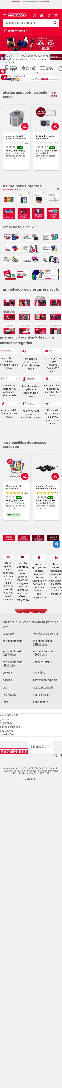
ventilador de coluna (45, 633)
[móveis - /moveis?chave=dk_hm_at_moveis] (53, 351)
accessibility (4, 77)
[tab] (8, 48)
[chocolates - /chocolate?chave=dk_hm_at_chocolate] (31, 351)
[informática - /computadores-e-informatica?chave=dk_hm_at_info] (9, 378)
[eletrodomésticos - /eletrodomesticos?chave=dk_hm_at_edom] (31, 379)
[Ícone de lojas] (41, 15)
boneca (7, 672)
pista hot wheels (43, 687)
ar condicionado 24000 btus (43, 642)
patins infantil (41, 694)
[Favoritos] (48, 15)
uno (5, 687)
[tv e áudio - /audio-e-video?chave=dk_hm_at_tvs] (53, 403)
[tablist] (31, 48)
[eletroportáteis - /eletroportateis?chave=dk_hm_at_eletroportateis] (53, 378)
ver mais (54, 94)
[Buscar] (54, 22)
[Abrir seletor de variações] (24, 134)
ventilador (9, 633)
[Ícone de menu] (5, 15)
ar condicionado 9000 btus (12, 663)
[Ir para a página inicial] (14, 751)
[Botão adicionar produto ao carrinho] (24, 484)
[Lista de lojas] (41, 15)
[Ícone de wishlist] (48, 15)
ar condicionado (12, 641)
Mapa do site (31, 779)
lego (5, 702)
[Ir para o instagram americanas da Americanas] (55, 755)
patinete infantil (42, 662)
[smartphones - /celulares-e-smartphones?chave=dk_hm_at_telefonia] (9, 351)
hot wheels (9, 694)
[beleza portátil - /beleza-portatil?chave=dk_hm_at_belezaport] (31, 404)
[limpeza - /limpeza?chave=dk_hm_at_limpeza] (9, 403)
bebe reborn (40, 702)
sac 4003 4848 (9, 715)
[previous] (7, 132)
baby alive (39, 672)
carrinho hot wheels (45, 680)
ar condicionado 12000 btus (12, 653)
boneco (7, 680)
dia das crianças (10, 727)
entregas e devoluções (7, 732)
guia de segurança (6, 721)
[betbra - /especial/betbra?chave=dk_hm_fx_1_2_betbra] (45, 274)
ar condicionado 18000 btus (43, 653)
